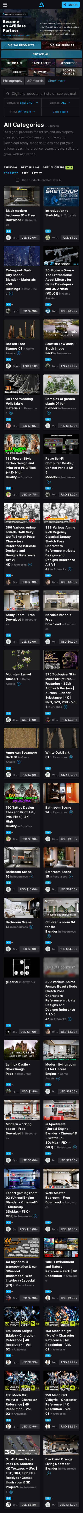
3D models (35, 81)
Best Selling (30, 167)
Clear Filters (60, 111)
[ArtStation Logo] (41, 4)
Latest (37, 173)
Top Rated (11, 173)
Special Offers (57, 167)
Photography (12, 81)
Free (25, 173)
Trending (10, 167)
